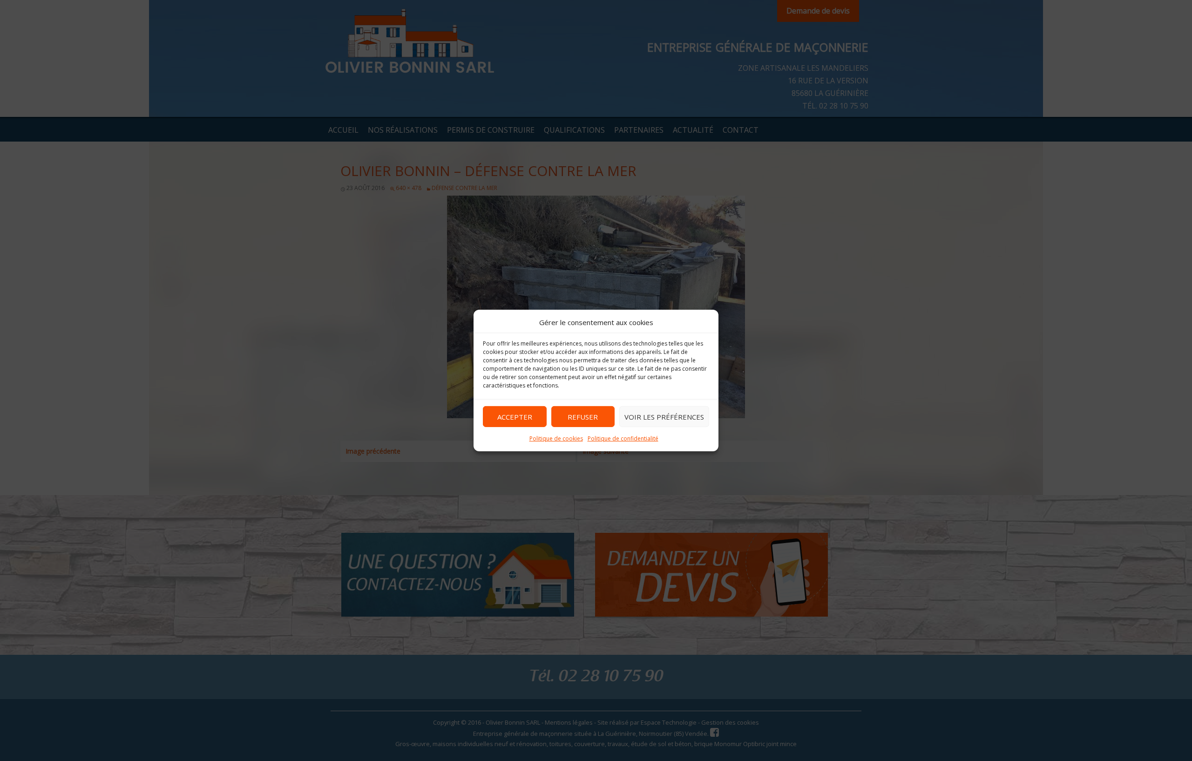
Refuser (583, 416)
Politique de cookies (556, 438)
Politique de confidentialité (623, 438)
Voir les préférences (664, 416)
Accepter (514, 416)
